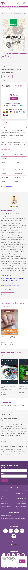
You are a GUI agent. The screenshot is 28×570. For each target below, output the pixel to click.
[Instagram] (13, 555)
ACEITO (22, 561)
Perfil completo (7, 289)
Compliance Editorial (20, 493)
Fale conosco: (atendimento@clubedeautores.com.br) (13, 518)
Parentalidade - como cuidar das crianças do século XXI (8, 337)
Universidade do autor (21, 498)
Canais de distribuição (21, 503)
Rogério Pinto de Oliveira (6, 389)
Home (3, 13)
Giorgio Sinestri (7, 57)
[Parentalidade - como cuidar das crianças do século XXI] (9, 322)
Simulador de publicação (21, 507)
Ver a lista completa (7, 306)
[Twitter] (3, 555)
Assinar (5, 480)
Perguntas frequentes (6, 515)
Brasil (2, 6)
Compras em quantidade (21, 501)
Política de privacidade (21, 490)
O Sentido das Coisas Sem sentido (8, 386)
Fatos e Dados (4, 501)
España (10, 6)
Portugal (6, 6)
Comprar (14, 98)
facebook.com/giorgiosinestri (12, 280)
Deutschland (16, 6)
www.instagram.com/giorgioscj (13, 282)
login (5, 405)
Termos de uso (4, 503)
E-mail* (3, 473)
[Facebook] (8, 555)
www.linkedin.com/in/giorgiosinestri (13, 285)
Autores (2, 493)
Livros (7, 13)
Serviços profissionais (21, 496)
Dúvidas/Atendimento (6, 490)
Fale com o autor (8, 294)
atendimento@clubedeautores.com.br (8, 186)
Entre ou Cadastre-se (19, 3)
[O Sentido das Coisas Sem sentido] (9, 371)
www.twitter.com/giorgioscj (10, 283)
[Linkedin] (23, 555)
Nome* (3, 467)
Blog (2, 496)
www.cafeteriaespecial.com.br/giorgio (14, 278)
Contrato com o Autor (6, 506)
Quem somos (4, 498)
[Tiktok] (18, 555)
